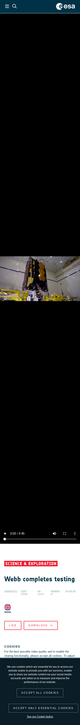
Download (38, 625)
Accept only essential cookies (43, 708)
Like (13, 625)
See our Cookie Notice (40, 716)
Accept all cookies (40, 692)
